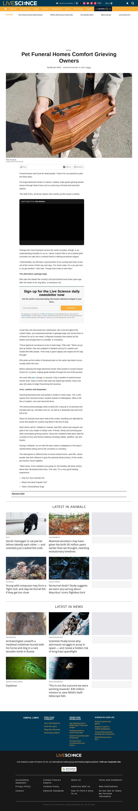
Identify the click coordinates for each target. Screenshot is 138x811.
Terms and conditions (110, 780)
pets (33, 378)
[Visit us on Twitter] (80, 3)
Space (67, 9)
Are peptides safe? (87, 15)
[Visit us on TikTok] (95, 3)
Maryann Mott (55, 67)
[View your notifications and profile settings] (127, 3)
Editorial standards (53, 791)
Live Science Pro (124, 15)
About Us (76, 780)
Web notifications (108, 786)
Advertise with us (80, 786)
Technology (78, 9)
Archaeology (25, 9)
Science (45, 9)
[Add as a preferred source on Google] (69, 769)
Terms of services (47, 314)
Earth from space (50, 726)
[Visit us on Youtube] (88, 3)
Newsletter (80, 167)
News (89, 67)
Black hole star (106, 15)
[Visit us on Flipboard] (91, 3)
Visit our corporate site (110, 762)
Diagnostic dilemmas (52, 729)
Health (36, 9)
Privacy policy (23, 786)
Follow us (68, 167)
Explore (89, 9)
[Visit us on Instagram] (84, 3)
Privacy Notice (26, 315)
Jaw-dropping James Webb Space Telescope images (78, 725)
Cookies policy (51, 786)
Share (25, 167)
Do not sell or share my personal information (110, 794)
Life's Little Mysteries (52, 723)
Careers (20, 791)
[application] (51, 222)
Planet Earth (57, 9)
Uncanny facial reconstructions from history (77, 743)
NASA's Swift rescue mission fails (61, 15)
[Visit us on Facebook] (77, 3)
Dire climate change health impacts (30, 15)
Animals (13, 9)
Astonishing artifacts (52, 733)
